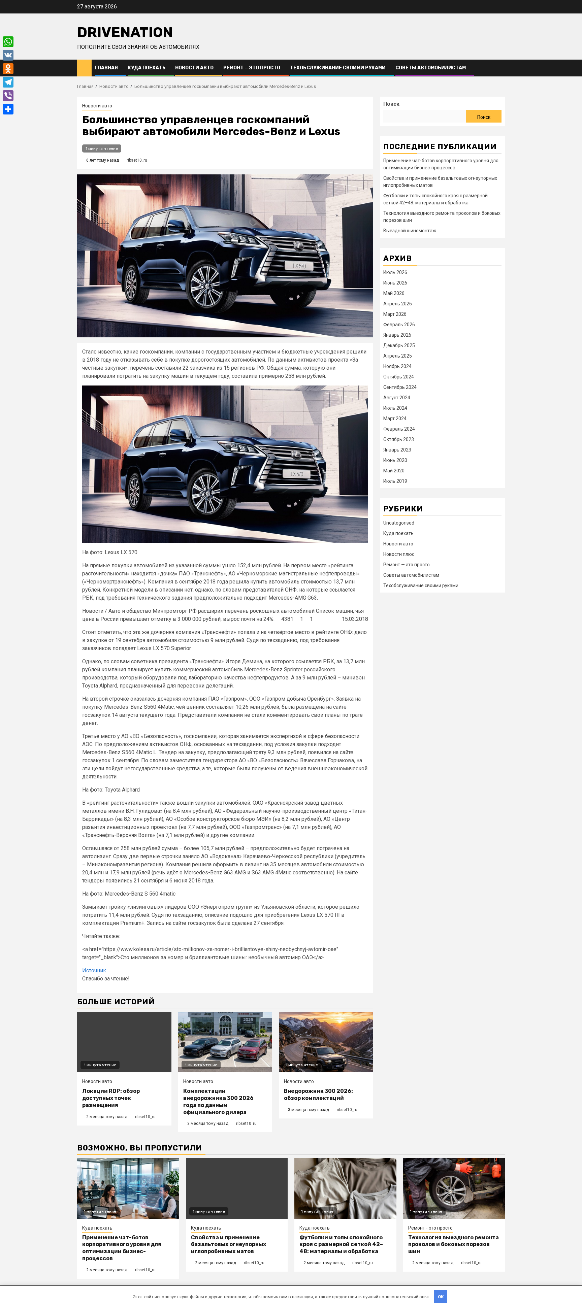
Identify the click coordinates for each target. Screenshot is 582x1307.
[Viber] (8, 95)
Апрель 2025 (397, 356)
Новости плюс (398, 554)
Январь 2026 (397, 335)
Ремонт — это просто (251, 68)
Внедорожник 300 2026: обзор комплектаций (318, 1094)
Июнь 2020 (395, 460)
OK (441, 1296)
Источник (94, 970)
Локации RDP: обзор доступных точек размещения (111, 1098)
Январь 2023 (397, 450)
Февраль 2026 (399, 324)
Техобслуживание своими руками (338, 68)
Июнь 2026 (395, 283)
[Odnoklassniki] (8, 68)
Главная (106, 68)
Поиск (391, 104)
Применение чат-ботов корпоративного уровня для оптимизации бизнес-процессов (121, 1248)
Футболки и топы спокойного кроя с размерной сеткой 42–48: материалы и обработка (341, 1244)
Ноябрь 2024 (397, 366)
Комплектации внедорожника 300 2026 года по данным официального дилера (218, 1101)
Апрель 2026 (397, 303)
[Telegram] (8, 82)
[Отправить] (8, 109)
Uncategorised (398, 523)
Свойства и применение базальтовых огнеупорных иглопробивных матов (228, 1244)
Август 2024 (396, 397)
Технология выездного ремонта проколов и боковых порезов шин (453, 1244)
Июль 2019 (395, 481)
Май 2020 (394, 470)
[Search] (500, 68)
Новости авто (194, 68)
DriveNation (125, 32)
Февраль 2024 (399, 429)
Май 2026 (394, 293)
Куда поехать (146, 68)
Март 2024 (395, 418)
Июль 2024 (395, 408)
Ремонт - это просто (430, 1228)
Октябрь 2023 (398, 439)
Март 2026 (395, 314)
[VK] (8, 55)
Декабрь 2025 (399, 345)
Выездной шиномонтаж (409, 230)
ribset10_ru (137, 160)
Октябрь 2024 (398, 376)
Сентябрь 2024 (400, 387)
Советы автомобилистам (430, 68)
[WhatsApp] (8, 41)
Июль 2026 (395, 272)
